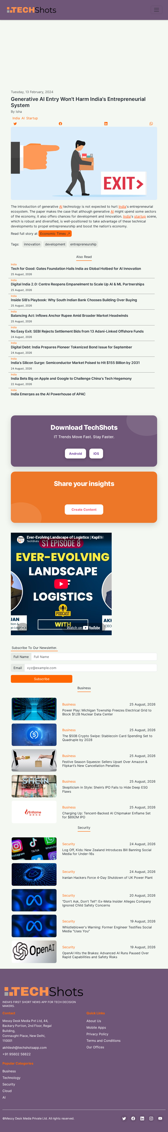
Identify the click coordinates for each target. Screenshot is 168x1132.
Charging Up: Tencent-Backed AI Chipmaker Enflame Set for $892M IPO (106, 815)
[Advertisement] (84, 50)
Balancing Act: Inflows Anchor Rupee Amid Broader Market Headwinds (69, 315)
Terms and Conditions (103, 1041)
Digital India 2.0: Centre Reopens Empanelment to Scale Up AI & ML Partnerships (77, 284)
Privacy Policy (97, 1034)
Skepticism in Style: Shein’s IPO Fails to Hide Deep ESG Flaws (105, 789)
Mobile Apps (96, 1027)
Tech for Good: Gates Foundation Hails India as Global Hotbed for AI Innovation (76, 269)
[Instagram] (151, 1118)
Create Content (84, 509)
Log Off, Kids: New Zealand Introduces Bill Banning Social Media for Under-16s (106, 852)
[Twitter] (15, 124)
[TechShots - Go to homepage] (31, 9)
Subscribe (41, 679)
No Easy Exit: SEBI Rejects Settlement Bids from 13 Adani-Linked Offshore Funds (77, 331)
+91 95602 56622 (16, 1054)
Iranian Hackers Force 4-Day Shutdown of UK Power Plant (107, 878)
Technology (11, 1078)
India (16, 118)
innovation (32, 244)
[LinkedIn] (106, 124)
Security (68, 844)
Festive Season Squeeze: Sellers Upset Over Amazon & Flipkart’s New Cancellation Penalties (104, 764)
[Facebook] (60, 124)
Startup (32, 118)
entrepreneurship (83, 244)
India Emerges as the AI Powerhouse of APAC (48, 394)
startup (140, 216)
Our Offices (95, 1047)
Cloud (7, 1091)
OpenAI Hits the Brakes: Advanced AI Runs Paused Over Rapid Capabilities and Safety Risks (105, 955)
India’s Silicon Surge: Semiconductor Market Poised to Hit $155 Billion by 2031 (75, 363)
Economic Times (53, 233)
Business (69, 704)
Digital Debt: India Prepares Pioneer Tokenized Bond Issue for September (71, 347)
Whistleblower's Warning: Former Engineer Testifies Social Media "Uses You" (107, 929)
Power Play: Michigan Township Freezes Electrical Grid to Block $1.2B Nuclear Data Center (107, 712)
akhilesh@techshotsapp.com (24, 1047)
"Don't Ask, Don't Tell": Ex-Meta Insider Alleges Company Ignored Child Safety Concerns (106, 903)
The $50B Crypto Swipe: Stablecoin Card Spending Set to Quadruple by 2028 (107, 738)
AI (23, 118)
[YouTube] (160, 1118)
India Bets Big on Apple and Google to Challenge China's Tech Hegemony (71, 378)
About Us (93, 1021)
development (55, 244)
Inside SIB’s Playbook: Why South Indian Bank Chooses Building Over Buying (74, 300)
